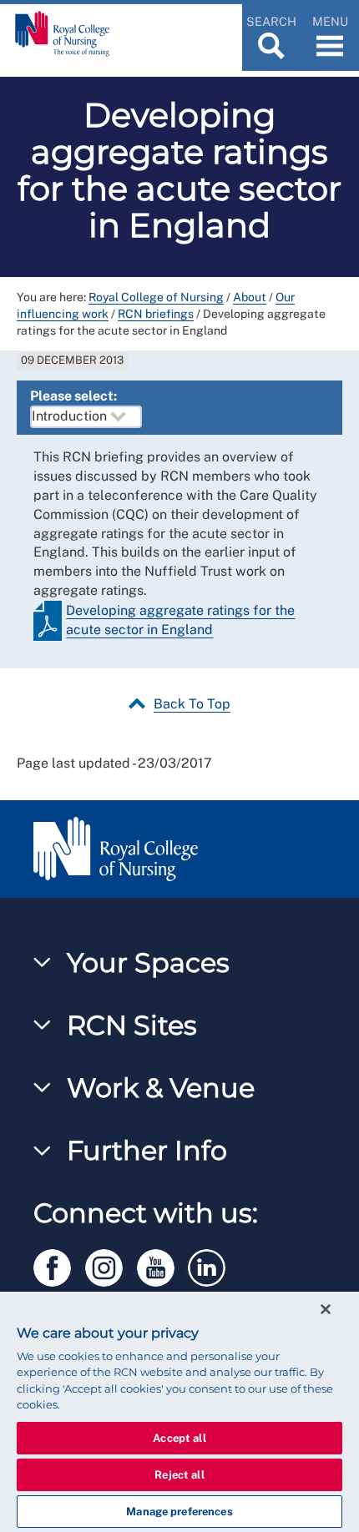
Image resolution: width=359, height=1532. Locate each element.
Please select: (73, 396)
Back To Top (192, 704)
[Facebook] (59, 1264)
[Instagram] (111, 1264)
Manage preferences (179, 1511)
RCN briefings (156, 313)
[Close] (326, 1309)
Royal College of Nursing (156, 297)
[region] (179, 1412)
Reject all (179, 1475)
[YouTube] (163, 1264)
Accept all (179, 1438)
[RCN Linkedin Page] (212, 1264)
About (249, 297)
